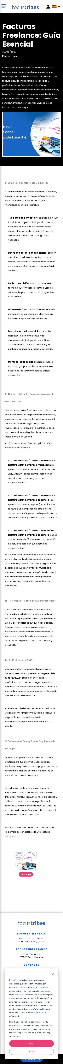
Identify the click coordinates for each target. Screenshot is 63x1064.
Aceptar (31, 1043)
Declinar (31, 1051)
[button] (4, 6)
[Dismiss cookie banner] (53, 974)
